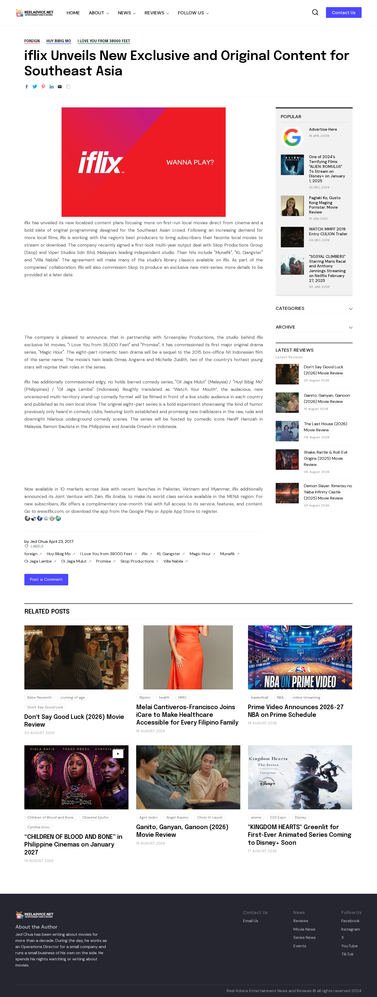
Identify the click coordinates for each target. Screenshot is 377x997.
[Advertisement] (143, 305)
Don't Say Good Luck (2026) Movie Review (323, 370)
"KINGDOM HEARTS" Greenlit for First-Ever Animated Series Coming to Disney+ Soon (299, 835)
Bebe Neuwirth (39, 697)
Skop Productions (137, 561)
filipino (144, 697)
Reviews (300, 921)
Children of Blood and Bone (50, 817)
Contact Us (344, 12)
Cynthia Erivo (38, 827)
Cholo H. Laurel (209, 817)
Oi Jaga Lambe (38, 561)
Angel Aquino (177, 817)
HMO (182, 697)
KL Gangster (168, 554)
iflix (145, 554)
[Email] (59, 87)
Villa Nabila (173, 561)
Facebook (350, 921)
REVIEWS (154, 13)
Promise (103, 561)
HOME (73, 13)
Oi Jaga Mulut (74, 561)
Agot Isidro (148, 817)
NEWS (124, 13)
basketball (259, 697)
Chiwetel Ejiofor (95, 817)
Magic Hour (200, 554)
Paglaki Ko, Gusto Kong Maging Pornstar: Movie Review (325, 205)
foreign (32, 41)
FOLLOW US (191, 13)
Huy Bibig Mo (58, 41)
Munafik (227, 554)
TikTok (347, 954)
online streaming (306, 697)
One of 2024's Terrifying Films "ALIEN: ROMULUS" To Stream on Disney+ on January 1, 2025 (327, 169)
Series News (304, 937)
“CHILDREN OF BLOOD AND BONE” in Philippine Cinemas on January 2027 (73, 845)
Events (299, 946)
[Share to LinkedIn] (51, 87)
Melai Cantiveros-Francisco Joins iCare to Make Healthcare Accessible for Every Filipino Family (187, 715)
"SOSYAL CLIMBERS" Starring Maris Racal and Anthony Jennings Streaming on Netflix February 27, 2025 (327, 268)
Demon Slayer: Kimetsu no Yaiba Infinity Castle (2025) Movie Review (328, 492)
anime (256, 817)
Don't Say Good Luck (45, 707)
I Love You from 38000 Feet (104, 41)
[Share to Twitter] (35, 87)
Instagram (350, 929)
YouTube (349, 946)
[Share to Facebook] (26, 87)
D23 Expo (278, 817)
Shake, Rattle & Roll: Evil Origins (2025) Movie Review (325, 458)
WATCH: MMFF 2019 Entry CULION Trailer (328, 232)
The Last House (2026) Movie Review (325, 427)
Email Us (250, 921)
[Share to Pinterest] (43, 87)
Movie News (304, 929)
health (164, 697)
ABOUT (96, 13)
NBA (280, 697)
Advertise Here (323, 129)
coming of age (73, 697)
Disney (300, 817)
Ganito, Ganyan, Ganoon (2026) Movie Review (327, 398)
